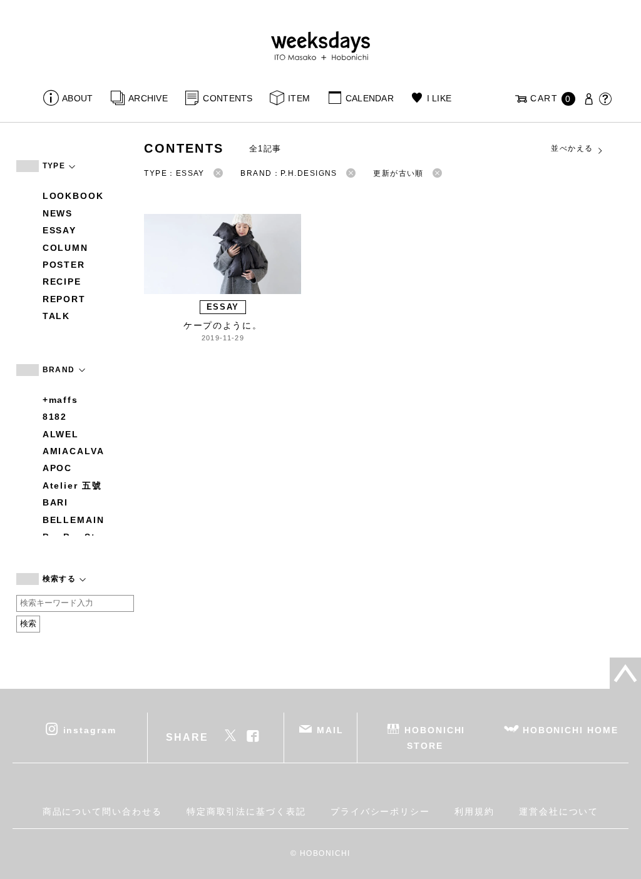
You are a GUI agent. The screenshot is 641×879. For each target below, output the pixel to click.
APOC (58, 468)
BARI (56, 502)
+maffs (61, 400)
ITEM (299, 98)
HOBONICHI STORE (434, 737)
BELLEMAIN (74, 520)
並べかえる (572, 148)
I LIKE (439, 98)
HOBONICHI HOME (570, 729)
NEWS (58, 213)
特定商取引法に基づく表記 (246, 811)
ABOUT (77, 98)
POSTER (64, 265)
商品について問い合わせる (102, 811)
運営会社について (558, 811)
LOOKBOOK (73, 196)
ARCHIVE (148, 98)
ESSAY (60, 230)
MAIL (330, 729)
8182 (55, 417)
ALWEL (61, 434)
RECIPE (62, 282)
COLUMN (66, 248)
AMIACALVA (74, 451)
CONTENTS (227, 98)
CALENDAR (370, 98)
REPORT (64, 299)
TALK (57, 316)
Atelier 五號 (72, 485)
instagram (89, 729)
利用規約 (474, 811)
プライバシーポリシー (380, 811)
